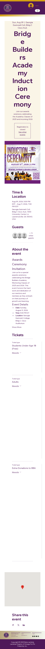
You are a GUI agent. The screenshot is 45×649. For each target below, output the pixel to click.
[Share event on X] (18, 625)
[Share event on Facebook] (13, 625)
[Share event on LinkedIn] (24, 625)
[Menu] (37, 10)
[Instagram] (33, 636)
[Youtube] (38, 636)
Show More (16, 327)
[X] (36, 636)
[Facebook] (34, 636)
